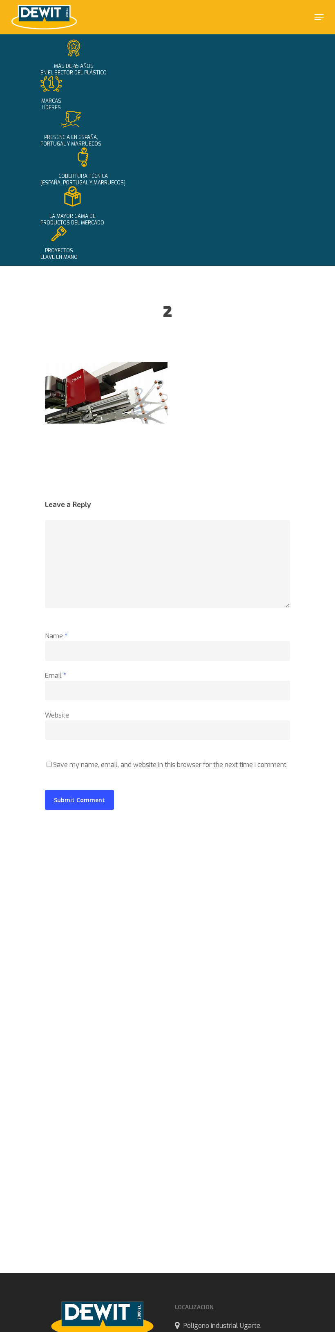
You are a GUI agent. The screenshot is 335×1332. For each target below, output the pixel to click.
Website (57, 715)
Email (55, 675)
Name (56, 636)
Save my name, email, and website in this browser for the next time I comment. (170, 764)
